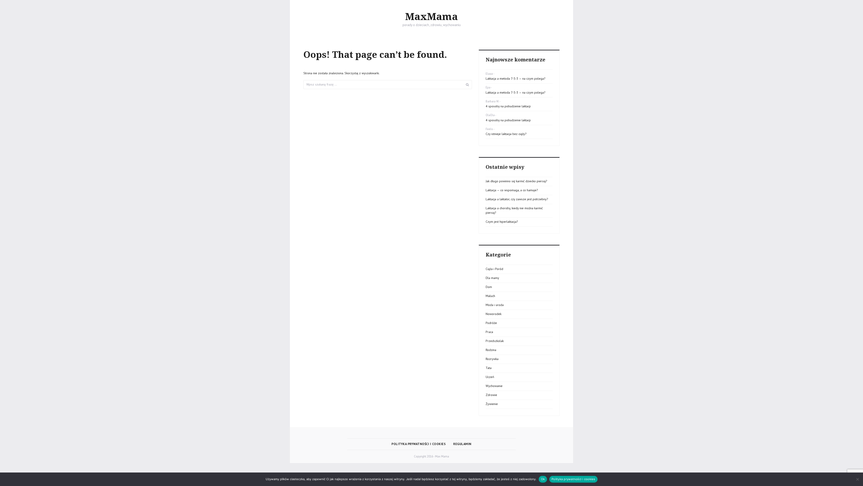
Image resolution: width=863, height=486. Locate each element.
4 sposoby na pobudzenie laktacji (508, 106)
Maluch (490, 296)
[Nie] (857, 479)
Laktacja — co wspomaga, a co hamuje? (512, 190)
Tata (489, 368)
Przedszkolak (495, 341)
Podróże (491, 323)
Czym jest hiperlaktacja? (502, 222)
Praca (489, 332)
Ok (543, 479)
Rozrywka (492, 359)
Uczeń (490, 377)
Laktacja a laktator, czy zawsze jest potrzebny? (517, 199)
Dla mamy (492, 278)
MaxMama (431, 16)
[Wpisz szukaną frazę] (467, 84)
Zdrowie (491, 395)
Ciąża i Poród (494, 269)
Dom (489, 287)
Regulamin (462, 444)
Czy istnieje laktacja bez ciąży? (506, 134)
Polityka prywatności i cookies (418, 444)
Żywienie (492, 404)
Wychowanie (494, 386)
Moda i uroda (495, 305)
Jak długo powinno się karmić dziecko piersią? (516, 181)
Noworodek (493, 314)
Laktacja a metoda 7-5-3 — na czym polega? (515, 78)
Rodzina (491, 350)
